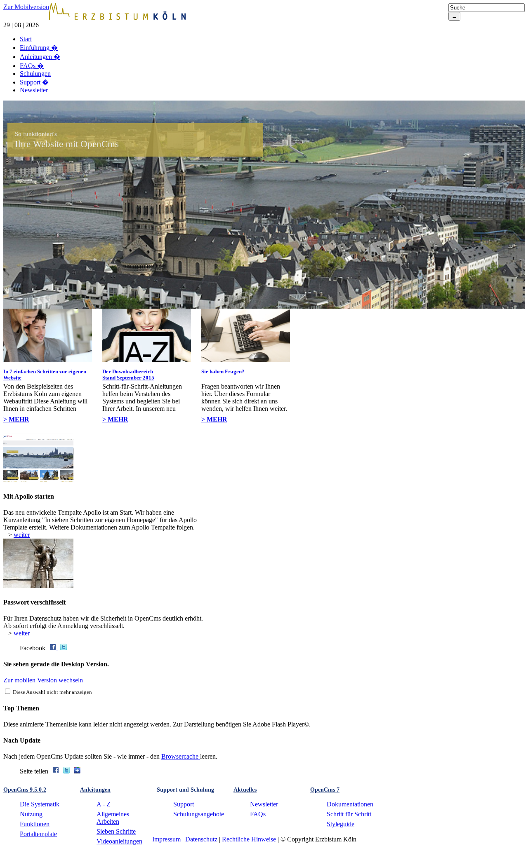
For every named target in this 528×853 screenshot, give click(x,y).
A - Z (104, 804)
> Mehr (16, 419)
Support (34, 82)
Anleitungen (40, 56)
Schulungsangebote (198, 814)
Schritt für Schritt (349, 814)
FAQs (32, 65)
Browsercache (180, 756)
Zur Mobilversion (26, 6)
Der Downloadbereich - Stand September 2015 (129, 374)
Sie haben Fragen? (223, 371)
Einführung (39, 47)
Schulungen (35, 73)
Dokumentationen (350, 804)
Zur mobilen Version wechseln (43, 680)
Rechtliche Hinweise (249, 839)
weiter (22, 534)
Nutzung (31, 814)
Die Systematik (39, 804)
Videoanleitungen (119, 841)
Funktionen (35, 823)
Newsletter (34, 90)
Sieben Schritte (116, 831)
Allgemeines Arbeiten (113, 818)
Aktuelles (245, 790)
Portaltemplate (38, 833)
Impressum (166, 839)
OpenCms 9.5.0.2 (24, 790)
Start (26, 38)
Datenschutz (201, 839)
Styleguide (340, 823)
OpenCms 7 (324, 790)
